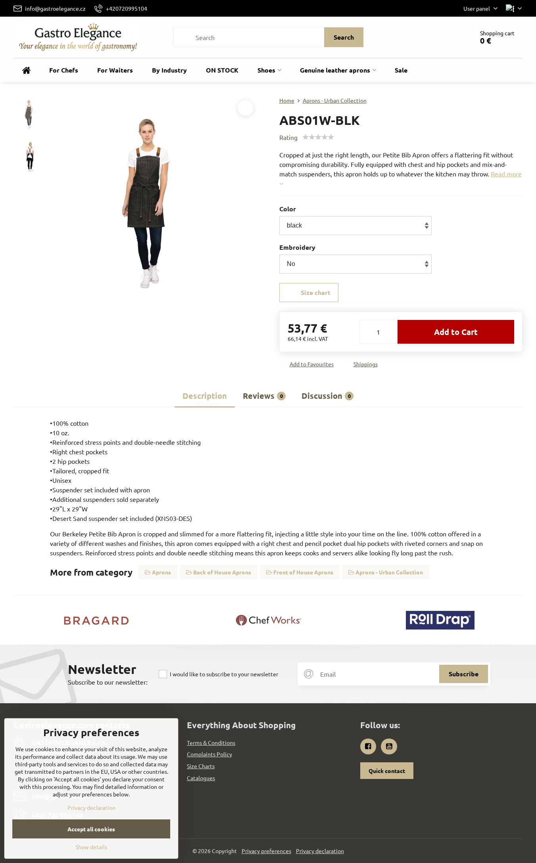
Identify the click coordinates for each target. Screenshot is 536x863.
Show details (91, 846)
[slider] (318, 137)
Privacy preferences (266, 850)
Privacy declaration (320, 850)
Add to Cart (456, 332)
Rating (288, 137)
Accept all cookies (91, 828)
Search (344, 37)
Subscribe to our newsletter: (108, 682)
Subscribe (463, 674)
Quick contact (387, 770)
